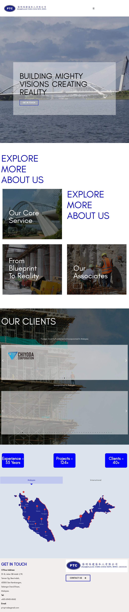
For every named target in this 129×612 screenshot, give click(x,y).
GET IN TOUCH (29, 102)
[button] (93, 8)
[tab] (31, 480)
